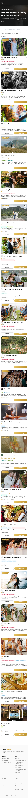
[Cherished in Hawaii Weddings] (14, 245)
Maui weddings (5, 760)
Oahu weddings (5, 758)
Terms (16, 787)
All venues (4, 778)
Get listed (17, 782)
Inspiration (4, 785)
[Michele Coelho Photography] (14, 479)
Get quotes (17, 772)
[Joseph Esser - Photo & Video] (14, 212)
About (16, 778)
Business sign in (18, 783)
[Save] (25, 40)
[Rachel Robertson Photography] (14, 278)
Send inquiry (21, 68)
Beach (3, 780)
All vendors (17, 758)
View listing (7, 68)
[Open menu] (25, 2)
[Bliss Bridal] (14, 613)
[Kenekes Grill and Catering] (14, 411)
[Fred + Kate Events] (14, 579)
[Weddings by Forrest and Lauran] (14, 312)
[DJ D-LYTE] (14, 378)
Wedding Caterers (19, 765)
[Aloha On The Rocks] (14, 513)
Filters (18, 33)
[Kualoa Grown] (14, 113)
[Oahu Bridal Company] (14, 345)
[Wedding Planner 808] (14, 47)
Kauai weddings (5, 764)
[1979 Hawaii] (14, 646)
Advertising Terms (19, 789)
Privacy (16, 785)
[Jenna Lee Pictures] (14, 144)
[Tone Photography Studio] (14, 444)
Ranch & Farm (5, 782)
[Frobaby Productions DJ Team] (14, 80)
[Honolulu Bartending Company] (14, 546)
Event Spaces (5, 783)
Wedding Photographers (20, 760)
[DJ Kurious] (14, 712)
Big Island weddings (6, 762)
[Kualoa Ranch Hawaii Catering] (14, 681)
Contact (17, 780)
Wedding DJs (18, 767)
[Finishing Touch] (14, 179)
